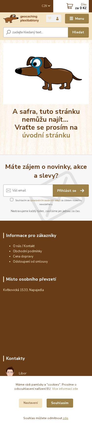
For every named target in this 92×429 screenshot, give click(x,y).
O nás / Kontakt (24, 246)
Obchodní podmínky (27, 251)
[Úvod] (21, 19)
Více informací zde (65, 389)
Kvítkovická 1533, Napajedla (23, 290)
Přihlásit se (67, 190)
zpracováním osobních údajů (45, 200)
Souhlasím (59, 403)
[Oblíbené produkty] (50, 18)
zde (65, 418)
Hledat (78, 32)
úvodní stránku (46, 135)
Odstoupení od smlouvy (30, 261)
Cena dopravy (23, 256)
